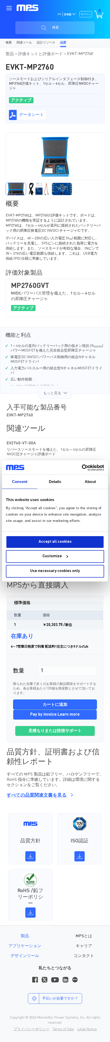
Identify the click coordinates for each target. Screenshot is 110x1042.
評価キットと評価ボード (41, 54)
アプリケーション (24, 946)
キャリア (84, 946)
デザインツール (24, 956)
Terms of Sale (63, 1029)
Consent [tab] (19, 481)
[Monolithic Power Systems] (27, 8)
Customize (52, 556)
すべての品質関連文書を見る (37, 795)
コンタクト (84, 956)
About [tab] (90, 481)
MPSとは (84, 936)
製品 (10, 54)
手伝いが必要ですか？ (60, 998)
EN (59, 14)
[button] (16, 189)
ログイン (86, 14)
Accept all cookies (55, 542)
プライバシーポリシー (31, 1029)
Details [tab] (55, 481)
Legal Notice (87, 1029)
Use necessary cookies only (55, 571)
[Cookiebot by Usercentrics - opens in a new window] (81, 467)
